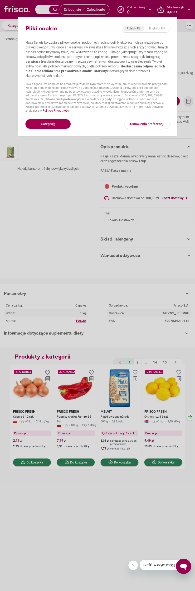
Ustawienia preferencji (147, 124)
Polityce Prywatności (56, 110)
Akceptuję (48, 124)
